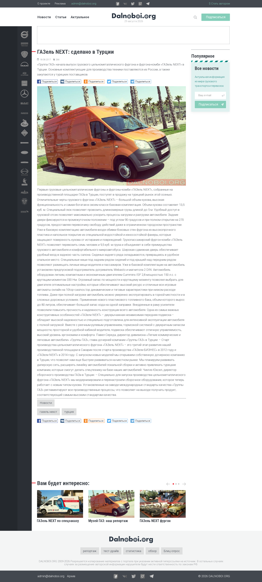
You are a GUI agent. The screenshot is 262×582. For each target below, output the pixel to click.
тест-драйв (111, 551)
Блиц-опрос (172, 551)
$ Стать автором (219, 3)
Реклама (60, 3)
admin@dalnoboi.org (83, 3)
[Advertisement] (111, 450)
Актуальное (80, 17)
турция (69, 412)
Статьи (60, 17)
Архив (71, 576)
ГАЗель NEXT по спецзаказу (58, 521)
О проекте (43, 3)
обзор (152, 551)
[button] (173, 484)
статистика (133, 551)
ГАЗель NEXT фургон (155, 521)
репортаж (89, 551)
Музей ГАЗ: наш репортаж (108, 521)
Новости (44, 17)
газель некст (48, 412)
